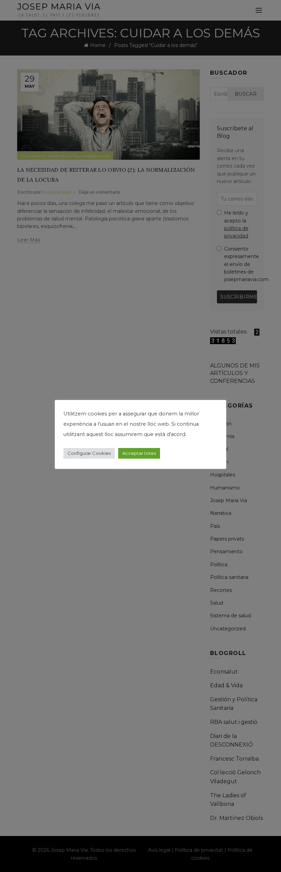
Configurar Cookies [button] (89, 453)
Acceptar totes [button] (139, 453)
